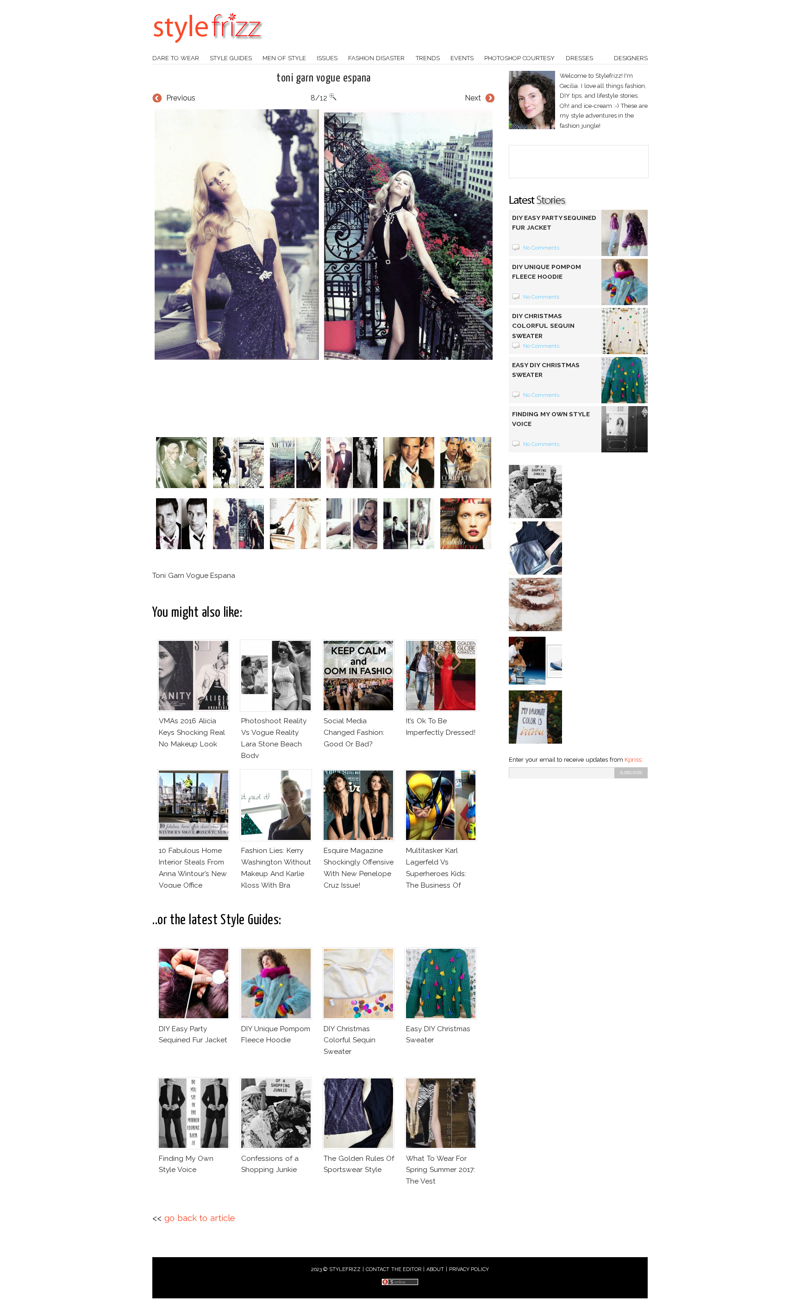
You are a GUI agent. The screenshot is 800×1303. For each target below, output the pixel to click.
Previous (180, 98)
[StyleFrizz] (207, 48)
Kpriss (633, 759)
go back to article (199, 1218)
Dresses (579, 58)
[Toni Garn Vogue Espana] (323, 234)
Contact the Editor (394, 1269)
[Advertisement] (323, 398)
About (435, 1269)
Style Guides (231, 58)
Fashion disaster (376, 58)
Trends (428, 58)
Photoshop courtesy (519, 58)
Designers (631, 58)
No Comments (541, 247)
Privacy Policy (469, 1269)
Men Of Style (284, 58)
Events (462, 58)
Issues (327, 58)
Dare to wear (175, 58)
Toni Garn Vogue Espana (323, 78)
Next (473, 98)
